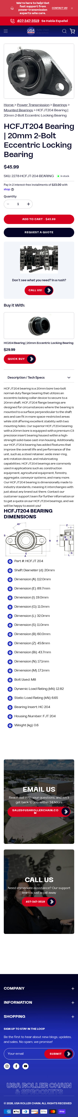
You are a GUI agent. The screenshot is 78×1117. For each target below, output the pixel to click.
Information (18, 1002)
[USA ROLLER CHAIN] (39, 31)
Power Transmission (33, 105)
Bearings (60, 105)
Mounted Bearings (18, 110)
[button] (64, 31)
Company (14, 988)
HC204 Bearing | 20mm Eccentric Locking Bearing (38, 343)
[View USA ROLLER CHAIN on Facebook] (16, 1066)
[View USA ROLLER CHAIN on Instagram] (7, 1066)
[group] (39, 8)
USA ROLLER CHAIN (27, 1103)
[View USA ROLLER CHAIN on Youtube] (25, 1066)
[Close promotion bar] (72, 8)
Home (9, 105)
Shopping (14, 1016)
